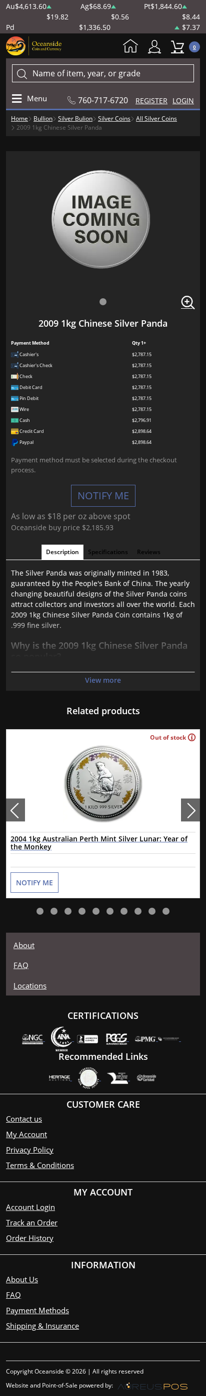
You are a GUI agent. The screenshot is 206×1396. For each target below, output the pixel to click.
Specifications (108, 552)
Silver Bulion (75, 118)
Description (62, 552)
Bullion (43, 118)
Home (133, 46)
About (24, 945)
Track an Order (32, 1222)
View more (103, 680)
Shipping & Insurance (42, 1326)
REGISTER (152, 100)
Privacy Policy (30, 1150)
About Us (22, 1279)
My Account (157, 46)
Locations (30, 986)
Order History (30, 1238)
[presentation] (15, 809)
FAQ (21, 965)
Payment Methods (37, 1310)
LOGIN (183, 100)
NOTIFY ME (103, 495)
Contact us (24, 1119)
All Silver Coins (156, 118)
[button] (103, 301)
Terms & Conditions (40, 1165)
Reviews (148, 552)
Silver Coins (114, 118)
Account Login (30, 1207)
